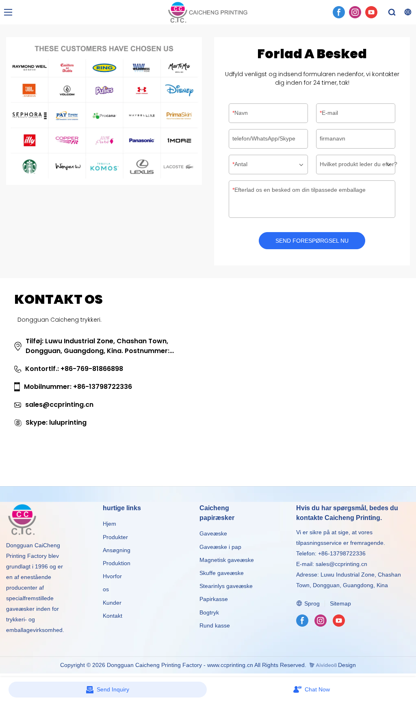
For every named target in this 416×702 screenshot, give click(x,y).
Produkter (116, 537)
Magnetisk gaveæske (226, 560)
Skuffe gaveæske (221, 573)
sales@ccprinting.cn (341, 564)
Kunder (112, 602)
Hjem (109, 523)
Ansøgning (116, 550)
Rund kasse (214, 625)
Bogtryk (209, 612)
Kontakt (112, 615)
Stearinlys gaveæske (226, 586)
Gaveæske (213, 533)
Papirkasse (213, 599)
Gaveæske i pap (220, 547)
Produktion (116, 563)
